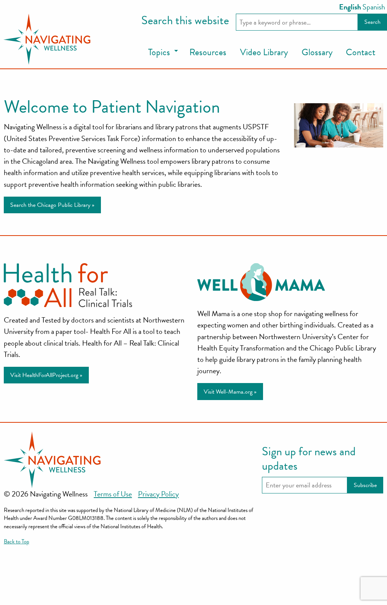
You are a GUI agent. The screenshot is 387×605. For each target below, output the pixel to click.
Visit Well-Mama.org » (230, 391)
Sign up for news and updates (309, 459)
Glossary (317, 52)
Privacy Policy (158, 494)
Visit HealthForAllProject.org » (46, 375)
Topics (159, 52)
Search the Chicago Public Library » (52, 204)
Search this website (185, 21)
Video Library (264, 52)
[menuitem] (162, 52)
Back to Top (16, 541)
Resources (207, 52)
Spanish (373, 6)
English (350, 6)
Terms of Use (113, 494)
